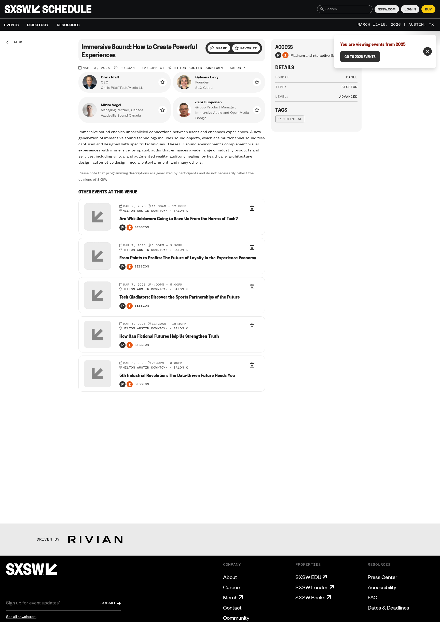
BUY (428, 9)
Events (11, 24)
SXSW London (311, 587)
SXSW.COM (386, 9)
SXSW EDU (308, 577)
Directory (38, 24)
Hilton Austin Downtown (197, 68)
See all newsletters (21, 616)
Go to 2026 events (360, 56)
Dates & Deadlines (388, 607)
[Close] (427, 51)
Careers (232, 587)
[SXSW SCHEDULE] (48, 9)
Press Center (382, 577)
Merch (230, 597)
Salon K (238, 68)
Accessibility (382, 587)
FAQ (372, 597)
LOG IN (410, 9)
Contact (232, 607)
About (230, 577)
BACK (15, 42)
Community (236, 618)
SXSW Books (310, 597)
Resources (68, 24)
